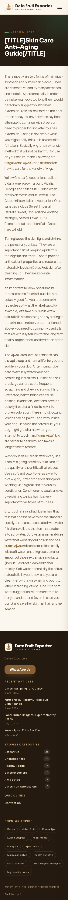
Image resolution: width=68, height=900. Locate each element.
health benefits (44, 855)
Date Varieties (15, 863)
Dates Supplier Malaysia (46, 863)
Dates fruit (26, 752)
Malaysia (12, 846)
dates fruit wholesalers (26, 786)
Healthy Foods (26, 766)
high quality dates (18, 872)
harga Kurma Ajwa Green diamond (29, 163)
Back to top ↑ (13, 894)
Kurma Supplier (16, 837)
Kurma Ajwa (13, 546)
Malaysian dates (17, 855)
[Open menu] (59, 7)
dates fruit (28, 829)
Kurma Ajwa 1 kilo (48, 435)
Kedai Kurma (40, 837)
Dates (11, 829)
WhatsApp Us (20, 669)
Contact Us (13, 803)
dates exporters (26, 773)
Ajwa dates (26, 780)
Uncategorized (26, 759)
